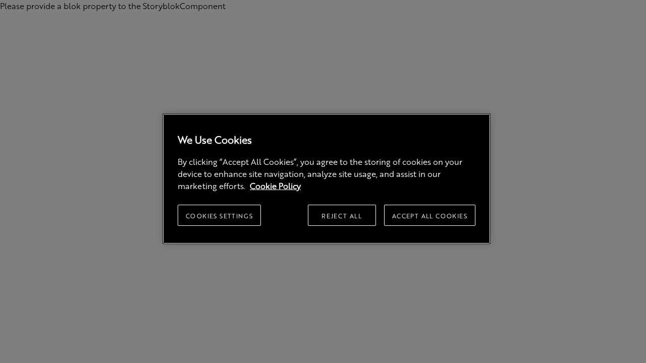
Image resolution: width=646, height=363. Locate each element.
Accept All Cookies (429, 216)
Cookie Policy (275, 185)
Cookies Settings (219, 216)
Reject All (341, 216)
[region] (327, 178)
